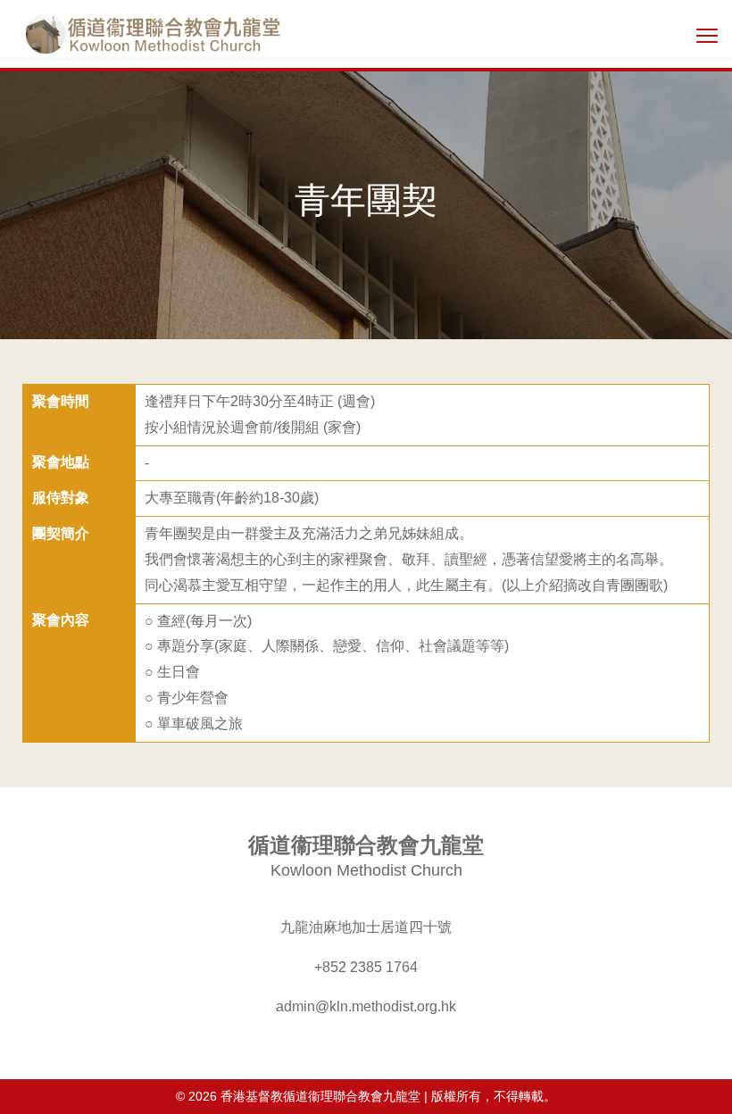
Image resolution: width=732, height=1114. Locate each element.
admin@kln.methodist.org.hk (366, 1006)
